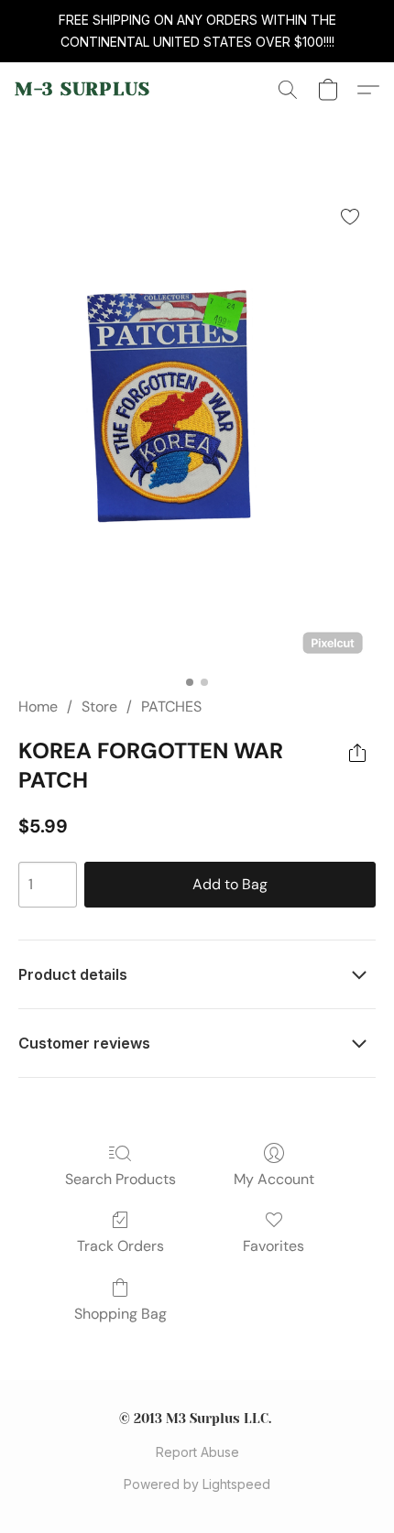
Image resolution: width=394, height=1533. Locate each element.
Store (99, 706)
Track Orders (120, 1246)
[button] (82, 89)
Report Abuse (197, 1452)
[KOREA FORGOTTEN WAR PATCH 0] (197, 428)
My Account (274, 1179)
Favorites (273, 1246)
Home (38, 706)
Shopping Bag (120, 1313)
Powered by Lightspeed (197, 1484)
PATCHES (171, 706)
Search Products (120, 1179)
